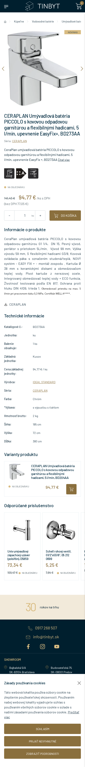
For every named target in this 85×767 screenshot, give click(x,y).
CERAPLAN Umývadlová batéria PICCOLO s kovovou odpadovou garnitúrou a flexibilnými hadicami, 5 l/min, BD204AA (52, 472)
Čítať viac (64, 159)
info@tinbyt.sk (45, 637)
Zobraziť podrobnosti (42, 753)
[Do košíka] (71, 489)
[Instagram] (43, 646)
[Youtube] (56, 646)
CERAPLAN (19, 141)
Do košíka (68, 215)
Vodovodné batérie (43, 21)
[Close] (79, 683)
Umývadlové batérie (73, 21)
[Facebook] (29, 646)
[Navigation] (3, 68)
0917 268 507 (45, 628)
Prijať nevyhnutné (42, 741)
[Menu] (6, 6)
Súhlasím (42, 729)
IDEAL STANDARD (44, 382)
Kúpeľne (19, 21)
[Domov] (5, 21)
